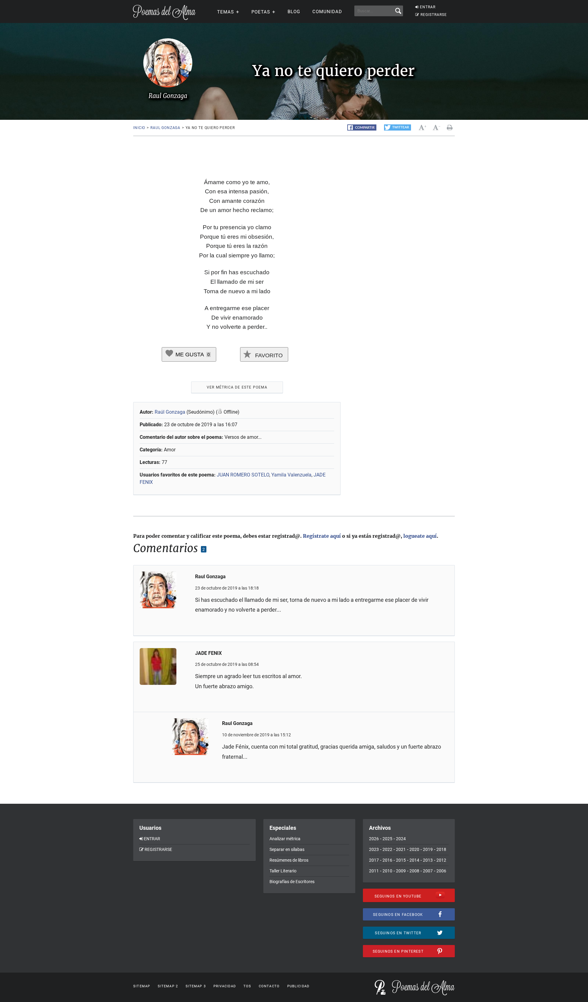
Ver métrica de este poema (237, 387)
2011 (374, 871)
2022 (387, 849)
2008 (414, 871)
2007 (428, 871)
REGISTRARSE (433, 15)
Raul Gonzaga (165, 128)
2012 (441, 860)
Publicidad (298, 986)
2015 (401, 860)
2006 (441, 871)
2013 (428, 860)
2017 (374, 860)
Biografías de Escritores (292, 881)
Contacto (269, 986)
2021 (401, 849)
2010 (387, 871)
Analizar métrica (285, 839)
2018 (441, 849)
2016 (387, 860)
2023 (374, 849)
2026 (374, 839)
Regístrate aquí (322, 536)
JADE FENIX (208, 653)
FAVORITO (268, 355)
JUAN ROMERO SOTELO (243, 475)
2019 (428, 849)
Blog (294, 11)
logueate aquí (420, 536)
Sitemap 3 (196, 986)
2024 (401, 839)
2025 (387, 839)
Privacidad (224, 986)
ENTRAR (427, 7)
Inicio (139, 128)
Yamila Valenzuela (291, 475)
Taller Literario (283, 871)
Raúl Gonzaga (170, 412)
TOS (247, 986)
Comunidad (327, 11)
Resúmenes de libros (289, 860)
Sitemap (141, 986)
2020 (414, 849)
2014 (414, 860)
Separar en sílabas (287, 849)
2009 (401, 871)
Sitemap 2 (168, 986)
